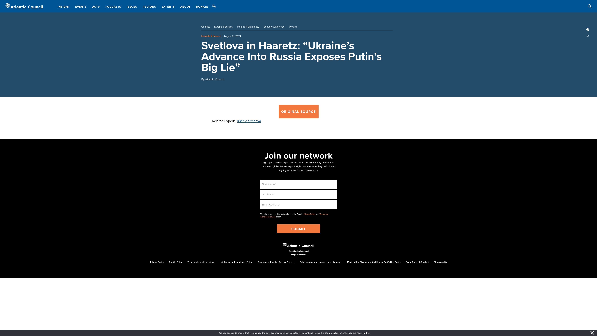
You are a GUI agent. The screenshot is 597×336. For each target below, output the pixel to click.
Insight (63, 7)
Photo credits (440, 262)
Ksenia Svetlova (249, 120)
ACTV (96, 7)
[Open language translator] (214, 6)
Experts (168, 7)
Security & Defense (274, 26)
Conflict (205, 26)
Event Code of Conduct (417, 262)
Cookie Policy (175, 262)
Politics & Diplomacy (248, 26)
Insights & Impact (210, 36)
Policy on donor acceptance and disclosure (321, 262)
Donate (202, 7)
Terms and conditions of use (201, 262)
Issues (132, 7)
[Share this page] (587, 36)
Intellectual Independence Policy (236, 262)
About (185, 7)
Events (81, 7)
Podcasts (113, 7)
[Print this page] (587, 29)
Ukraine (293, 26)
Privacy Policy (309, 214)
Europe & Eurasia (223, 26)
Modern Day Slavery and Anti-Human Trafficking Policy (374, 262)
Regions (149, 7)
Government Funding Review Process (275, 262)
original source (298, 111)
